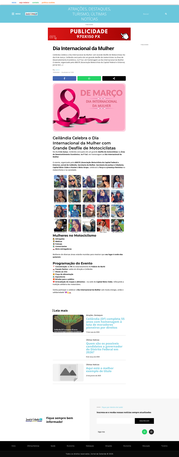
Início (14, 446)
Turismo (80, 14)
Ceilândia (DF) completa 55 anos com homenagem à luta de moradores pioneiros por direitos (105, 323)
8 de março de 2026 (93, 357)
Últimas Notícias (94, 16)
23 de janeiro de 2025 (93, 376)
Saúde (53, 446)
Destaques (99, 8)
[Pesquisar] (166, 14)
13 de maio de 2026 (92, 332)
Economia (70, 446)
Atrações (77, 8)
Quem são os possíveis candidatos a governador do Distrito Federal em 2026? (104, 347)
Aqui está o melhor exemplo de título (100, 369)
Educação (146, 446)
